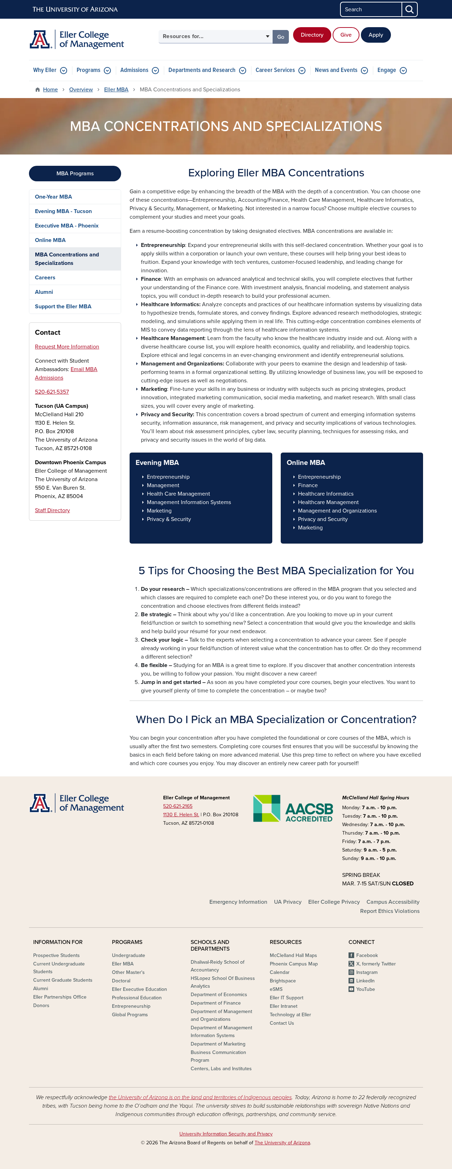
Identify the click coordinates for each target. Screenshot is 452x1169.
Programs (88, 70)
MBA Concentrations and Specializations (67, 259)
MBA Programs (75, 173)
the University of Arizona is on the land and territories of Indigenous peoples (200, 1097)
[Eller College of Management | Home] (92, 39)
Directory (312, 34)
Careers (45, 277)
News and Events (336, 70)
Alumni (44, 292)
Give (346, 34)
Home (50, 89)
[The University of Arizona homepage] (75, 9)
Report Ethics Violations (390, 911)
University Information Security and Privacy (226, 1134)
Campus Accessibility (393, 901)
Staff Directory (52, 510)
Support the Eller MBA (63, 306)
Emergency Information (238, 901)
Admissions (134, 70)
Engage (386, 70)
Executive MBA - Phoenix (67, 225)
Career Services (275, 70)
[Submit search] (410, 9)
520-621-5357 (52, 391)
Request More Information (67, 346)
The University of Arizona (282, 1143)
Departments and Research (202, 70)
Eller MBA (116, 89)
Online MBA (50, 240)
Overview (81, 89)
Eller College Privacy (334, 901)
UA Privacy (288, 901)
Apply (376, 34)
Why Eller (44, 70)
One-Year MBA (53, 196)
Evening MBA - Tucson (63, 211)
